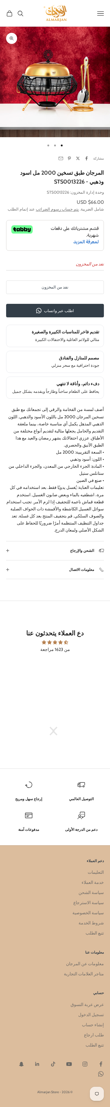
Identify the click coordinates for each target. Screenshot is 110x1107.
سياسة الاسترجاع (88, 902)
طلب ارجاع (94, 1035)
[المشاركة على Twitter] (77, 158)
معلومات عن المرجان (85, 963)
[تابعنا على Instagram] (85, 1064)
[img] (55, 642)
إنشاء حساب (93, 1025)
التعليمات (96, 872)
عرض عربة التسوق (87, 1004)
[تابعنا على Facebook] (101, 1064)
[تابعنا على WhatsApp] (101, 1074)
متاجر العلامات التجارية (84, 974)
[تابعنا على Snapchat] (21, 1064)
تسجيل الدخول (91, 1014)
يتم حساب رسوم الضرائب (57, 209)
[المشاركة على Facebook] (86, 158)
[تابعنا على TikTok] (53, 1064)
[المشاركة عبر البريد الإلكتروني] (60, 158)
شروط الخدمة (91, 923)
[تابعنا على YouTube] (69, 1064)
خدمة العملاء (93, 882)
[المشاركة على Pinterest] (69, 158)
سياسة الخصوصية (88, 912)
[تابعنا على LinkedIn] (37, 1064)
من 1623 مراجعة (55, 649)
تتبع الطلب (95, 933)
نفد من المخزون (55, 286)
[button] (56, 731)
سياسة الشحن (91, 892)
